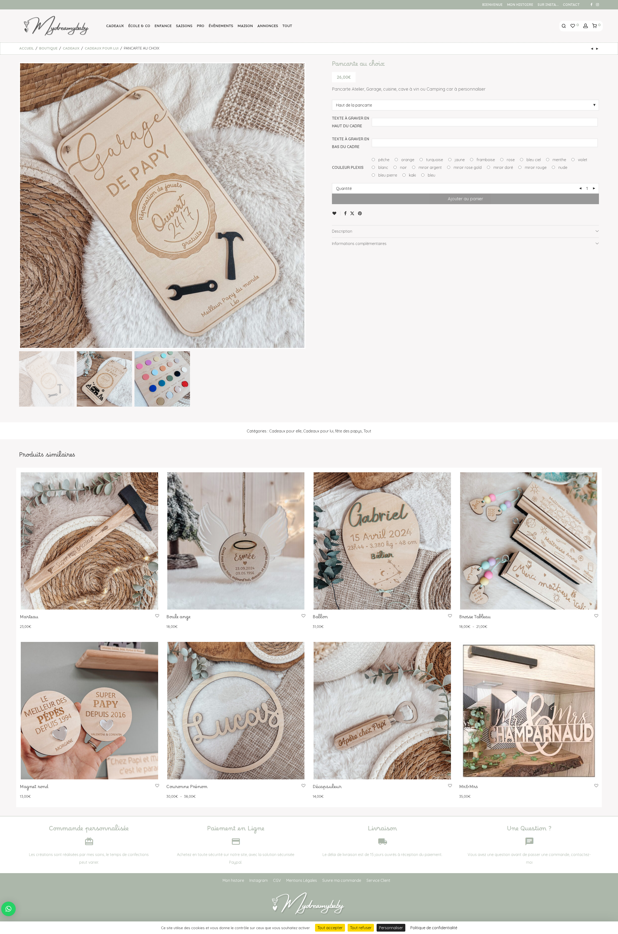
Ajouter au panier (465, 198)
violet (582, 159)
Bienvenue (492, 5)
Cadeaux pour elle (285, 431)
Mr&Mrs (468, 788)
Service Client (378, 880)
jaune (459, 159)
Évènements (221, 27)
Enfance (163, 27)
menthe (559, 159)
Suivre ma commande (341, 880)
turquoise (434, 159)
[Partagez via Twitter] (352, 213)
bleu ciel (533, 159)
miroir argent (430, 167)
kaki (412, 175)
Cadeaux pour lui (102, 48)
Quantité (344, 188)
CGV (277, 880)
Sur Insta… (548, 5)
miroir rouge (535, 167)
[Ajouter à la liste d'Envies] (336, 213)
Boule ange (178, 618)
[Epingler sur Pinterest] (360, 213)
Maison (245, 27)
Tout (287, 27)
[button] (8, 909)
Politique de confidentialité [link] (433, 927)
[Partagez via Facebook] (345, 213)
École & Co (139, 27)
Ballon (320, 618)
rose (510, 159)
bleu (431, 175)
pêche (383, 159)
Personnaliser (391, 927)
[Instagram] (597, 4)
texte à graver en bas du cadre (350, 143)
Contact (571, 5)
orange (407, 159)
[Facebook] (591, 4)
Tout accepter (330, 927)
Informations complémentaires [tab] (359, 243)
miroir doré (502, 167)
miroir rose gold (467, 167)
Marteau (29, 618)
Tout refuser (361, 927)
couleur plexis (348, 167)
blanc (382, 167)
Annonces (267, 27)
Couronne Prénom (187, 788)
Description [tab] (342, 231)
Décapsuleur (327, 788)
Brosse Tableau (475, 618)
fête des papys (348, 431)
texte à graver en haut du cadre (350, 122)
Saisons (184, 27)
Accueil (26, 48)
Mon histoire (520, 5)
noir (403, 167)
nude (562, 167)
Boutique (48, 48)
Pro (200, 27)
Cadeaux (115, 27)
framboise (485, 159)
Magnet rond (34, 788)
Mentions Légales (301, 880)
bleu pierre (387, 175)
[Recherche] (563, 26)
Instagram (258, 880)
